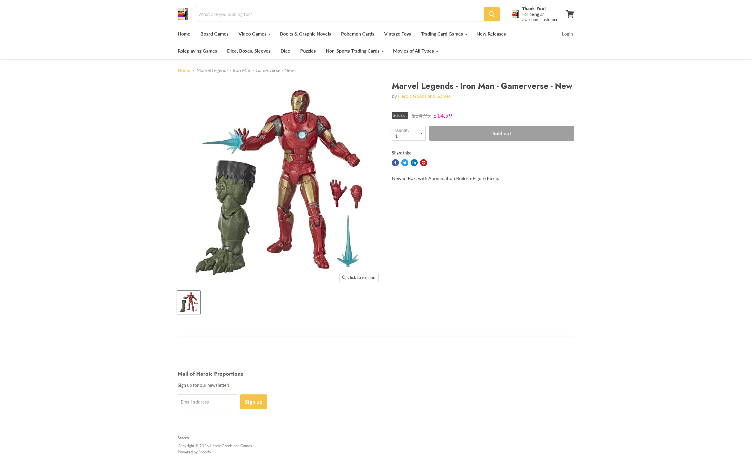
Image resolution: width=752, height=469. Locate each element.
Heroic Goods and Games (424, 96)
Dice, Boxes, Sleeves (249, 50)
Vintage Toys (397, 33)
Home (184, 33)
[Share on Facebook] (395, 162)
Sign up (253, 402)
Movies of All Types (414, 50)
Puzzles (308, 50)
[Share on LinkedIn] (414, 162)
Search (183, 438)
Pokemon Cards (357, 33)
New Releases (491, 33)
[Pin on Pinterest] (423, 162)
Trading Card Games (442, 33)
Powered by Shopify (194, 452)
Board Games (214, 33)
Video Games (253, 33)
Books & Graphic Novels (305, 33)
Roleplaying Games (197, 50)
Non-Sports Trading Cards (353, 50)
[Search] (492, 14)
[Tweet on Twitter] (404, 162)
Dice (285, 50)
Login (567, 33)
